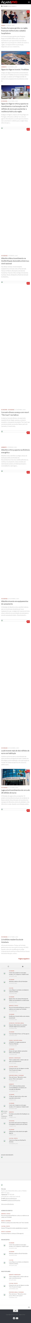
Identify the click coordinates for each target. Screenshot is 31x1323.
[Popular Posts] (23, 966)
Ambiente (4, 67)
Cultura (11, 988)
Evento (16, 1005)
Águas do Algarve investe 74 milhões (15, 69)
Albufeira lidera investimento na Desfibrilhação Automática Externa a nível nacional (15, 260)
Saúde (3, 25)
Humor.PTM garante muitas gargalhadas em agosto (14, 1228)
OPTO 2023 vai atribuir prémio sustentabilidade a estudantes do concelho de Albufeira (17, 1087)
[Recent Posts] (8, 966)
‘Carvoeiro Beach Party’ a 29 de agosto (19, 1033)
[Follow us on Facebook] (14, 1318)
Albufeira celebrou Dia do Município (18, 981)
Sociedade (4, 255)
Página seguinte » (24, 959)
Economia (4, 101)
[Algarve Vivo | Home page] (12, 2)
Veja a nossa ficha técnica (7, 1204)
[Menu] (29, 2)
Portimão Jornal (19, 1023)
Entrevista (11, 1023)
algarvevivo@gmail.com (11, 1198)
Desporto (11, 1005)
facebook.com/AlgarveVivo (13, 1200)
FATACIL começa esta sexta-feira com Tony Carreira (14, 1222)
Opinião (11, 1040)
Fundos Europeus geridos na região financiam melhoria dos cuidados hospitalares (14, 30)
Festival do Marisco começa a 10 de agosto (12, 1233)
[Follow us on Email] (17, 1318)
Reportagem (17, 1057)
